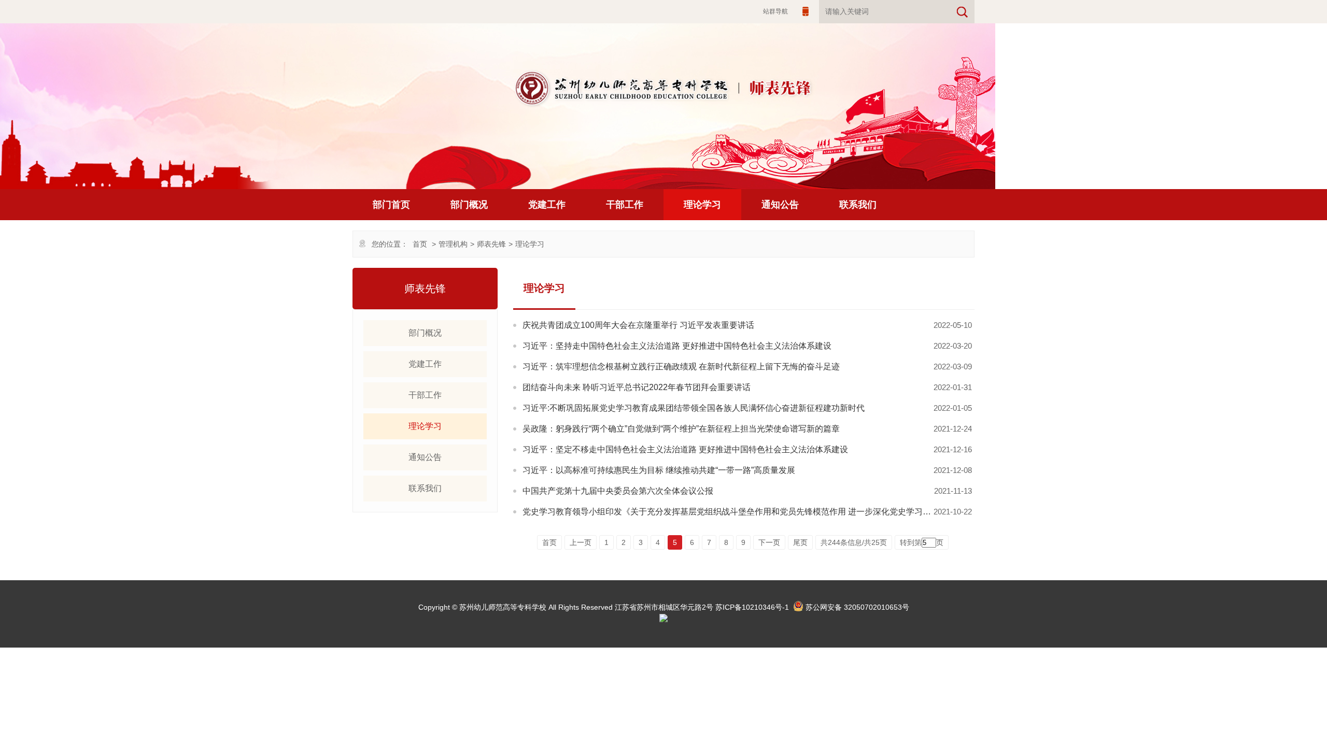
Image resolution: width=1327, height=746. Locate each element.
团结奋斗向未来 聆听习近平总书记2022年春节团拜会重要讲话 (637, 387)
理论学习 (702, 204)
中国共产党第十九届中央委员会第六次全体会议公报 (618, 490)
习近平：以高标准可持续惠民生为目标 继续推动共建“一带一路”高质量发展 (659, 470)
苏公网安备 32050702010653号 (857, 607)
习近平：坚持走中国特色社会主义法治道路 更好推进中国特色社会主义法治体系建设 (677, 345)
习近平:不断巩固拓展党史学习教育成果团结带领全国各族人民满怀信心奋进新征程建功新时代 (694, 408)
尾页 (800, 542)
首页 (420, 244)
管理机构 (453, 244)
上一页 (580, 542)
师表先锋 (491, 244)
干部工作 (624, 204)
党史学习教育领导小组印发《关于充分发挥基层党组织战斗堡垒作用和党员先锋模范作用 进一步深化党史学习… (727, 511)
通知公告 (780, 204)
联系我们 (858, 204)
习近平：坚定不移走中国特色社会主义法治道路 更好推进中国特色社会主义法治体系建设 (685, 449)
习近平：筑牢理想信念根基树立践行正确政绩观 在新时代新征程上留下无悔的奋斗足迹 (681, 366)
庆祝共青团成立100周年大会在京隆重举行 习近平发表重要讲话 (638, 325)
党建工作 (547, 204)
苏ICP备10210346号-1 (752, 607)
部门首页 (391, 204)
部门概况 (469, 204)
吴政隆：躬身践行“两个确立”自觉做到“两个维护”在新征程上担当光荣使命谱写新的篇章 (681, 428)
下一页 (769, 542)
